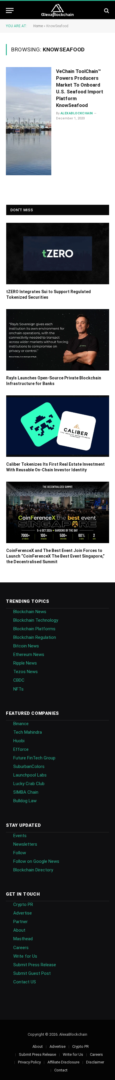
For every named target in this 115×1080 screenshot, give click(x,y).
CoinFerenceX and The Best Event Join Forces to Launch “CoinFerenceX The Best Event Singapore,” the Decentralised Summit (55, 556)
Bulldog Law (25, 800)
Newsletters (25, 844)
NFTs (18, 689)
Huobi (18, 740)
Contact (61, 1070)
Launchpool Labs (30, 775)
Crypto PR (23, 904)
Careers (21, 947)
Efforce (21, 749)
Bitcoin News (26, 646)
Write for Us (25, 956)
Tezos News (25, 671)
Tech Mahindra (27, 732)
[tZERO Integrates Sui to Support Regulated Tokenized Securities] (57, 253)
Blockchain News (29, 611)
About (19, 930)
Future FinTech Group (34, 758)
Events (20, 835)
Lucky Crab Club (29, 783)
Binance (21, 723)
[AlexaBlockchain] (57, 10)
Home (38, 26)
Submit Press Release (34, 964)
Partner (20, 921)
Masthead (23, 938)
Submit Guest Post (32, 973)
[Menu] (10, 10)
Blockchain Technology (35, 620)
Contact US (24, 982)
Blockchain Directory (33, 870)
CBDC (18, 680)
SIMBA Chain (25, 792)
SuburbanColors (29, 766)
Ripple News (25, 663)
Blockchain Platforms (34, 628)
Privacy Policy (29, 1062)
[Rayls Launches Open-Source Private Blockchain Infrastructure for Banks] (57, 340)
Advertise (22, 913)
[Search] (106, 10)
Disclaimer (95, 1062)
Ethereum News (28, 654)
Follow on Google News (36, 861)
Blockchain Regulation (34, 637)
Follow (19, 852)
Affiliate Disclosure (63, 1062)
